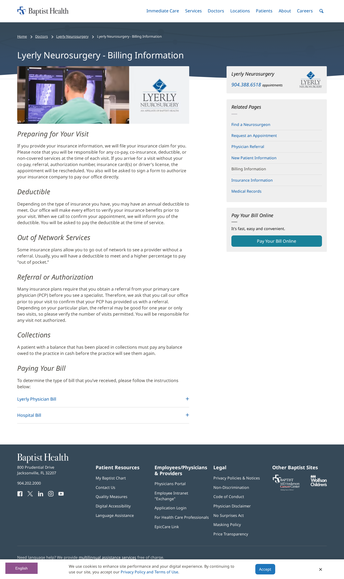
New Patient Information (254, 157)
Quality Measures (111, 496)
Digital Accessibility (113, 506)
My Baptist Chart (111, 478)
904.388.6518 (246, 84)
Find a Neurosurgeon (250, 124)
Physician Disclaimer (232, 506)
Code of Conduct (228, 496)
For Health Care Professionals (182, 517)
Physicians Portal (170, 483)
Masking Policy (227, 524)
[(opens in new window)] (319, 484)
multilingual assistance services (107, 557)
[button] (163, 11)
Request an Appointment (254, 135)
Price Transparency (230, 533)
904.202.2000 (29, 483)
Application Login (171, 507)
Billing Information (248, 168)
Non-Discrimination (231, 487)
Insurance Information (252, 180)
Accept (265, 569)
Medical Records (246, 191)
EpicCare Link (167, 526)
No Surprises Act (228, 515)
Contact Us (105, 487)
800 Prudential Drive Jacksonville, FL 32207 (36, 470)
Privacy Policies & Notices (236, 478)
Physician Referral (247, 146)
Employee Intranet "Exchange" (171, 495)
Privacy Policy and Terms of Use (149, 571)
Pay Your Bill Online (285, 242)
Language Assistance (115, 515)
